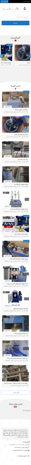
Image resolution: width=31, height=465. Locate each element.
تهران (25, 53)
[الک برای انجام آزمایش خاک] (15, 324)
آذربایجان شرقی (24, 174)
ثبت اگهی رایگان (10, 9)
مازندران (25, 348)
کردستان (25, 274)
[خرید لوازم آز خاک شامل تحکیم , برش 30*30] (15, 349)
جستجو (15, 23)
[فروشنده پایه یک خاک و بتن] (14, 53)
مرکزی (26, 124)
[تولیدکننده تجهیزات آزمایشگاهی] (15, 299)
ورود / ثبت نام (26, 1)
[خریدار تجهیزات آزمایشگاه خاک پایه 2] (15, 199)
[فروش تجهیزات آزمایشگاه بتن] (15, 175)
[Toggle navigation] (3, 9)
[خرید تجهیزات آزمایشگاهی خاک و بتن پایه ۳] (15, 274)
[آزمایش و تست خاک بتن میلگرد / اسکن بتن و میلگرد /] (15, 373)
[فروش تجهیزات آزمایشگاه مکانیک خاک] (15, 249)
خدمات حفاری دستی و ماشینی (12, 137)
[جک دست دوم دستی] (15, 150)
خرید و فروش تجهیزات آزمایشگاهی (10, 65)
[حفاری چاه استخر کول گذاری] (15, 125)
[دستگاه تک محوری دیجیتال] (15, 100)
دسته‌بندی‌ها (17, 9)
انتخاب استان (4, 1)
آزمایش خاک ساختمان (15, 385)
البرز (26, 199)
